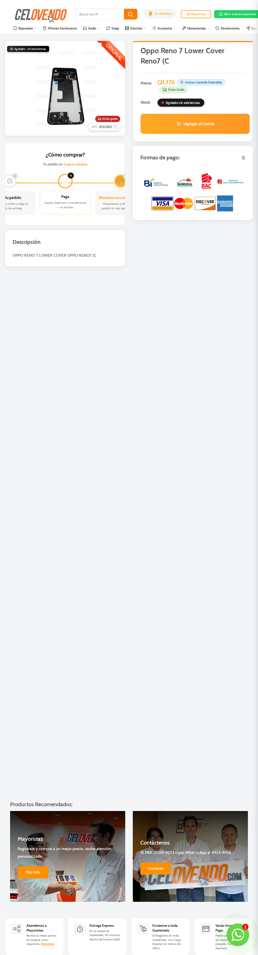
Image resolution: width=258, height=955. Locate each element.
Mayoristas (198, 14)
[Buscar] (130, 14)
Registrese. (48, 944)
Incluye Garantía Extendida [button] (203, 82)
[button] (160, 13)
